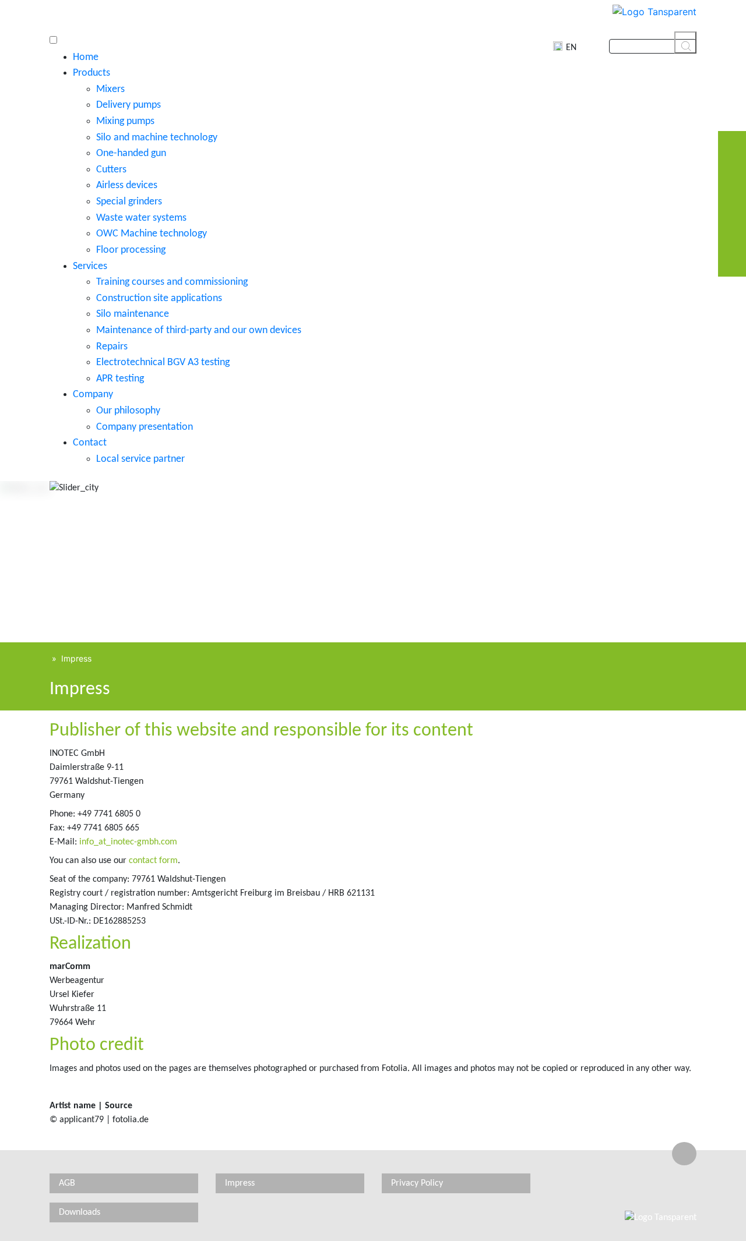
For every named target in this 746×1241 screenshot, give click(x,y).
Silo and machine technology (156, 137)
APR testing (120, 378)
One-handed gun (131, 153)
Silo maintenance (132, 314)
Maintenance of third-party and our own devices (198, 330)
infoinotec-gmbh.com (128, 842)
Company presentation (144, 427)
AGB (67, 1183)
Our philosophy (128, 410)
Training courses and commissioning (172, 282)
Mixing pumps (125, 121)
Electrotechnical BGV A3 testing (163, 362)
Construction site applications (159, 298)
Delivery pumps (128, 105)
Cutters (111, 169)
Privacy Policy (417, 1183)
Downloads (79, 1212)
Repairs (112, 346)
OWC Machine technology (151, 233)
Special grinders (129, 201)
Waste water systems (141, 218)
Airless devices (126, 185)
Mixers (110, 89)
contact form (153, 860)
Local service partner (140, 459)
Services (90, 266)
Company (93, 394)
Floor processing (131, 250)
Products (91, 73)
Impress (76, 658)
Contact (90, 442)
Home (85, 57)
